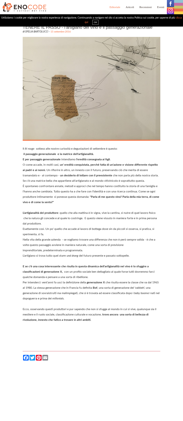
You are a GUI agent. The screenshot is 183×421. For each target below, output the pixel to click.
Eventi (160, 7)
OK (95, 22)
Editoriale (115, 7)
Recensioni (145, 7)
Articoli (130, 7)
